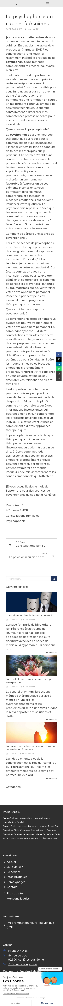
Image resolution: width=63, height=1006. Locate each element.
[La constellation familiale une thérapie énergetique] (31, 665)
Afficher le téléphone (22, 964)
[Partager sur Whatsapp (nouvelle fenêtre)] (59, 368)
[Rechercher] (54, 578)
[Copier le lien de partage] (59, 378)
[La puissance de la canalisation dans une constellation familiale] (31, 732)
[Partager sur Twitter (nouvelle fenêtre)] (59, 359)
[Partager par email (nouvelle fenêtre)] (59, 373)
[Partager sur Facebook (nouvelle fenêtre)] (59, 354)
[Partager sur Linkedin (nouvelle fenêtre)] (59, 364)
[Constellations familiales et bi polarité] (31, 602)
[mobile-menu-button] (47, 3)
